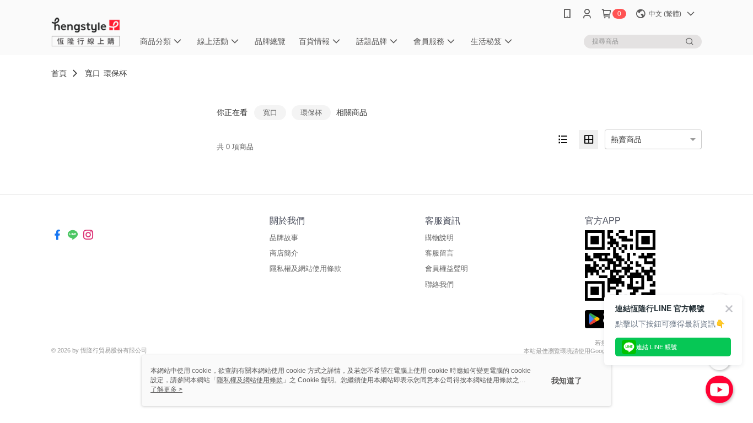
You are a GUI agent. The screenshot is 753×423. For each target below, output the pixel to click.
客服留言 (439, 253)
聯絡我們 (439, 284)
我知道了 (566, 380)
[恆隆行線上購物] (86, 29)
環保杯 (115, 73)
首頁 (59, 73)
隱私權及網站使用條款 (305, 268)
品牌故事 (284, 238)
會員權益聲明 (446, 268)
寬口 (92, 73)
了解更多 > (166, 389)
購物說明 (439, 238)
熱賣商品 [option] (626, 139)
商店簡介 (284, 253)
